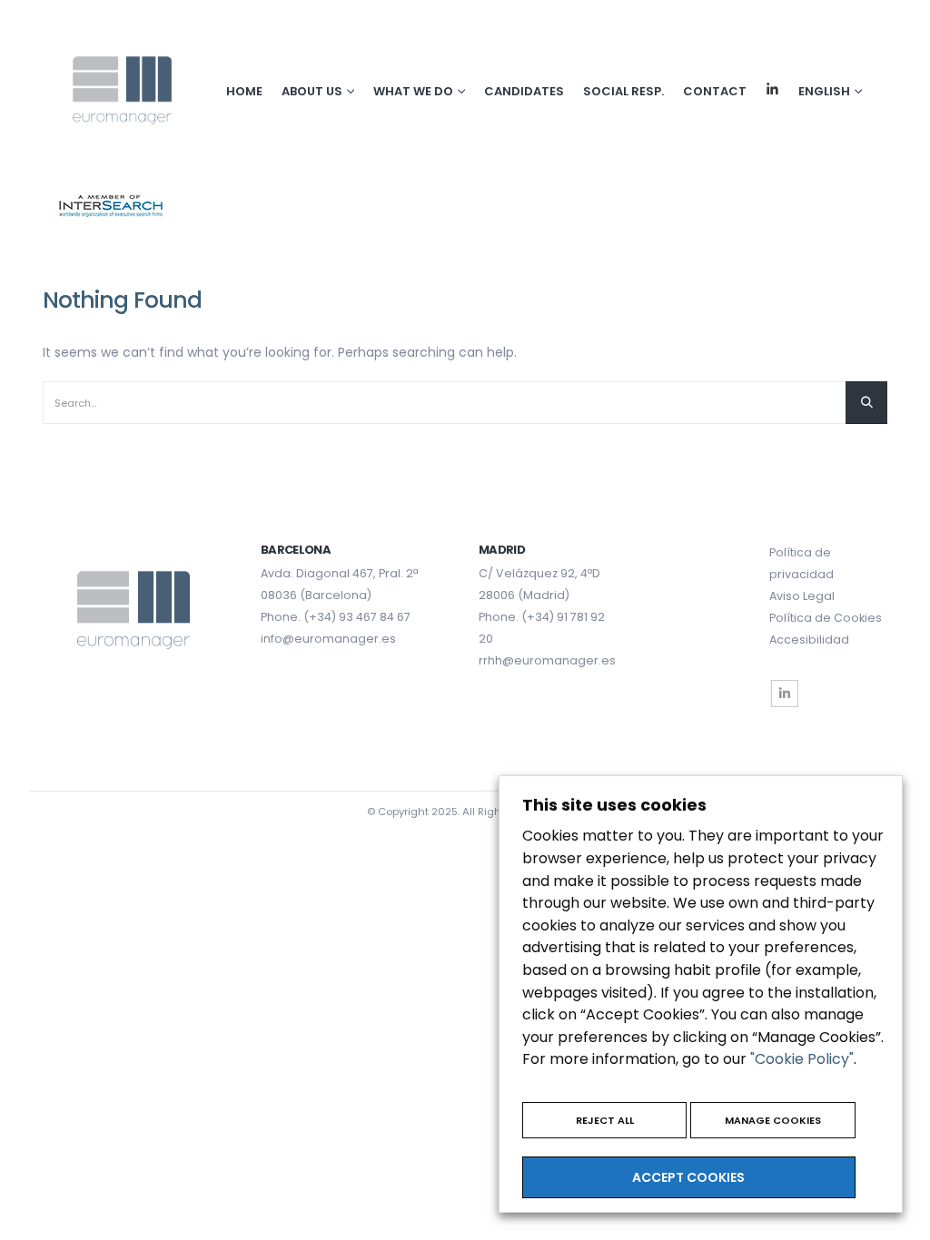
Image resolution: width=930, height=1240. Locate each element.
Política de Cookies (825, 617)
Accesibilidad (809, 639)
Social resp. (623, 91)
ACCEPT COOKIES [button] (688, 1177)
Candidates (524, 91)
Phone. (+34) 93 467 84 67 (336, 617)
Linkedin (772, 89)
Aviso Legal (802, 596)
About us (312, 91)
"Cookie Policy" (802, 1058)
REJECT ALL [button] (605, 1120)
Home (244, 91)
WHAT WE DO (413, 91)
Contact (715, 91)
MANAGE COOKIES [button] (773, 1120)
